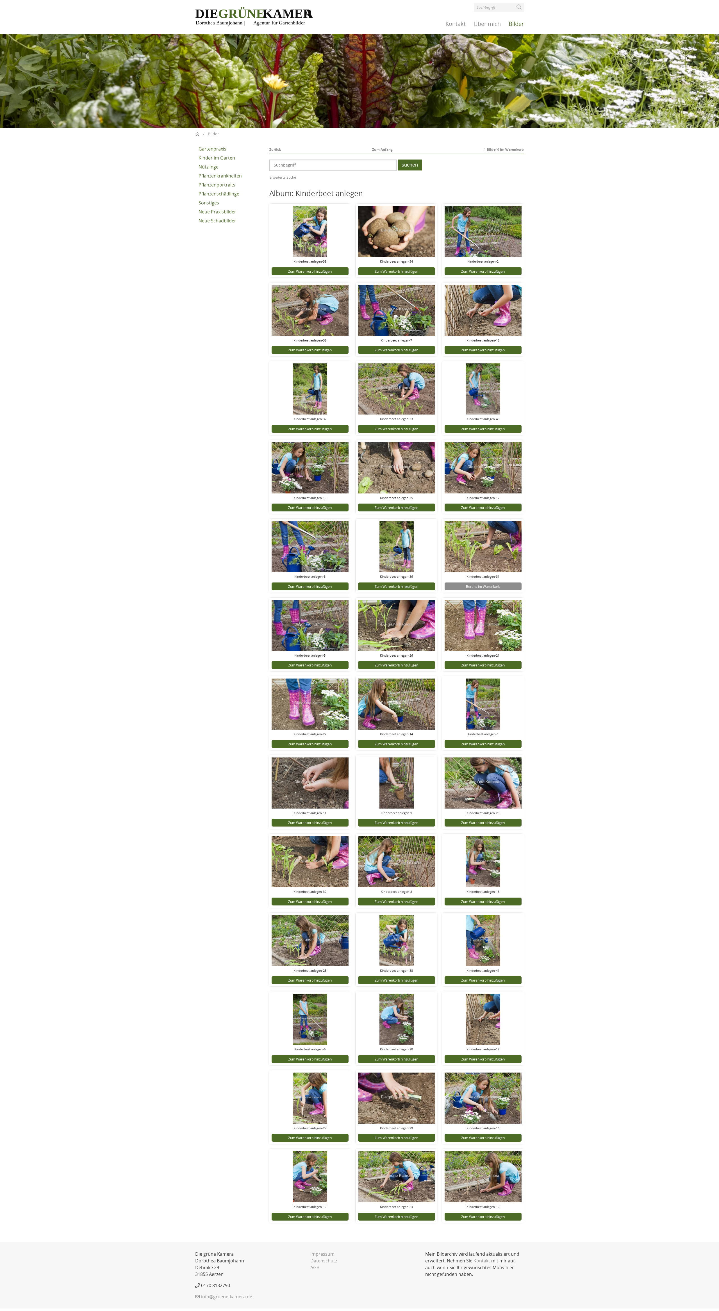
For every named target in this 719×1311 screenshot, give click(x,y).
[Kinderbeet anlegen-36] (396, 546)
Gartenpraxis (212, 149)
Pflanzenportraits (217, 185)
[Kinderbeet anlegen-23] (396, 1176)
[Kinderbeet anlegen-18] (483, 861)
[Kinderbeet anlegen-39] (310, 231)
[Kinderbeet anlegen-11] (310, 783)
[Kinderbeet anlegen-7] (396, 310)
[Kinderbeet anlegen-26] (396, 625)
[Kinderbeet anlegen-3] (310, 546)
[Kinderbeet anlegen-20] (396, 1019)
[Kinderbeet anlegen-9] (396, 783)
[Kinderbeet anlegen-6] (310, 1019)
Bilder (516, 24)
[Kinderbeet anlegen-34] (396, 231)
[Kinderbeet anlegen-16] (483, 1098)
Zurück (275, 149)
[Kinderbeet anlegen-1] (483, 704)
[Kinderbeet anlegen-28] (483, 783)
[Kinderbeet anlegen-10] (483, 1176)
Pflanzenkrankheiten (220, 176)
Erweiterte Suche (282, 177)
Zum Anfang (382, 149)
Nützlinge (209, 167)
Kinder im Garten (217, 158)
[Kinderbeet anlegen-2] (483, 231)
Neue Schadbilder (217, 221)
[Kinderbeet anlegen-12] (483, 1019)
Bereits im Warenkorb (483, 586)
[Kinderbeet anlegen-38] (396, 940)
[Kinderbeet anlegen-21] (483, 625)
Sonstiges (209, 203)
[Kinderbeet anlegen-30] (310, 861)
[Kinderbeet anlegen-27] (310, 1098)
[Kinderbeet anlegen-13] (483, 310)
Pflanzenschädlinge (219, 194)
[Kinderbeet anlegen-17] (483, 467)
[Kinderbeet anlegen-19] (310, 1176)
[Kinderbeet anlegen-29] (396, 1098)
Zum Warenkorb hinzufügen (310, 271)
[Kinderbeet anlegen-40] (483, 389)
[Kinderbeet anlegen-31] (483, 546)
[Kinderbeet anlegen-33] (396, 389)
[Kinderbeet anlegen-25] (310, 940)
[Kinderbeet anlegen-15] (310, 467)
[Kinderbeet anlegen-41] (483, 940)
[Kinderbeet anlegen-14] (396, 704)
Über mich (487, 24)
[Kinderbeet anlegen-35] (396, 467)
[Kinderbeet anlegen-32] (310, 310)
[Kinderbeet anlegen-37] (310, 389)
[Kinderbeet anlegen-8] (396, 861)
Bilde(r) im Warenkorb (504, 149)
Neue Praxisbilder (217, 212)
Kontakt (455, 24)
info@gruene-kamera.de (226, 1297)
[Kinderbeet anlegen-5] (310, 625)
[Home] (254, 16)
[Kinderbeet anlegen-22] (310, 704)
